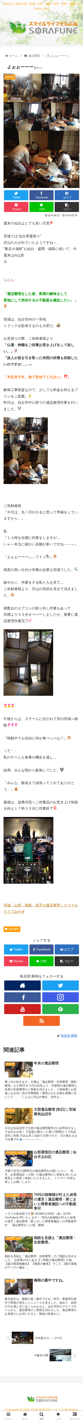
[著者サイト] (22, 985)
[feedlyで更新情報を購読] (60, 1009)
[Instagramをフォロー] (60, 997)
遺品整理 (13, 929)
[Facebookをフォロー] (22, 997)
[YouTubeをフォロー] (22, 1009)
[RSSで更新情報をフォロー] (41, 1021)
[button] (74, 775)
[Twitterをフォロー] (60, 985)
